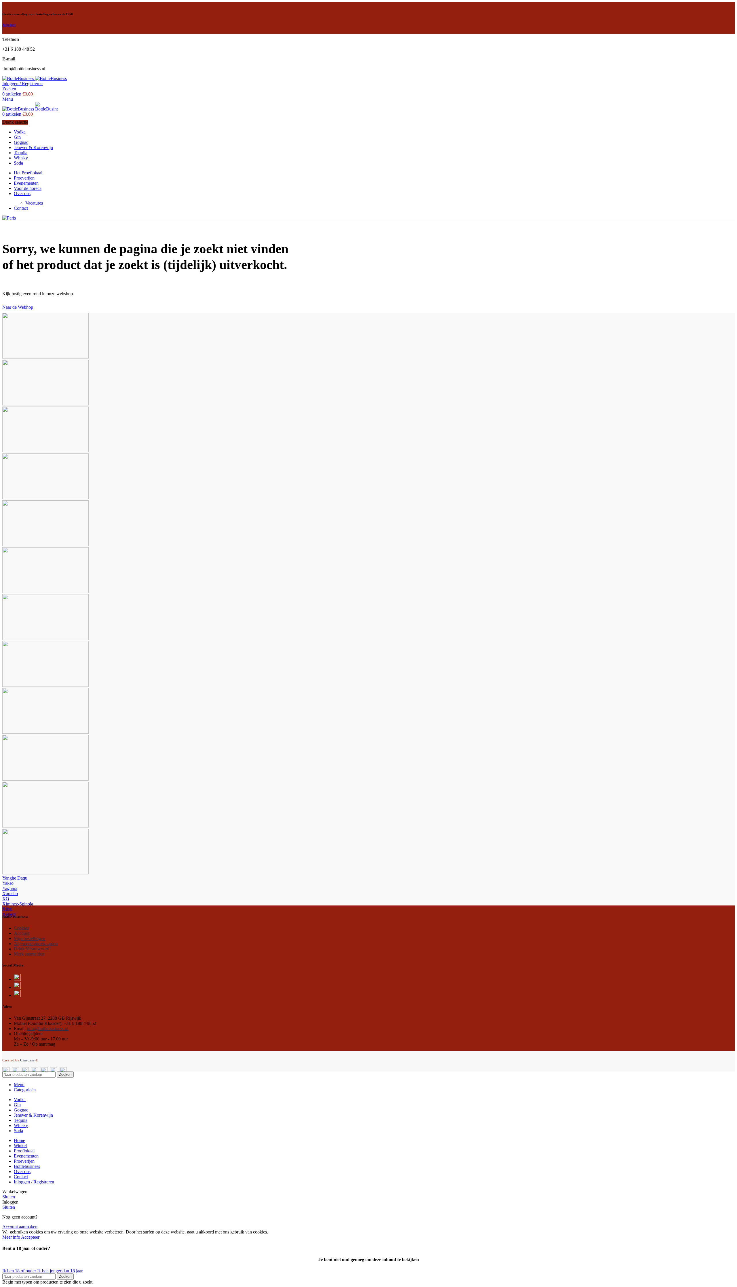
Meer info (11, 1237)
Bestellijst (9, 24)
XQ (5, 898)
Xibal (7, 909)
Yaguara (9, 888)
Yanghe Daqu (14, 878)
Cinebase (27, 1060)
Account (21, 933)
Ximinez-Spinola (17, 903)
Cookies (21, 928)
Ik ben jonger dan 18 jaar (60, 1270)
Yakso (8, 883)
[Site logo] (18, 78)
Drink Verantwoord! (32, 948)
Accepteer (30, 1237)
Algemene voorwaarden (36, 943)
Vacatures (34, 203)
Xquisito (10, 893)
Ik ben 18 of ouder (19, 1270)
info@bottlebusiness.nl (47, 1028)
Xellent (9, 914)
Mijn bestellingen (29, 938)
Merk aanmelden (29, 954)
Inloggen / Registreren (34, 1181)
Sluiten (8, 1196)
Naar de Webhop (17, 307)
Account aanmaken (19, 1226)
